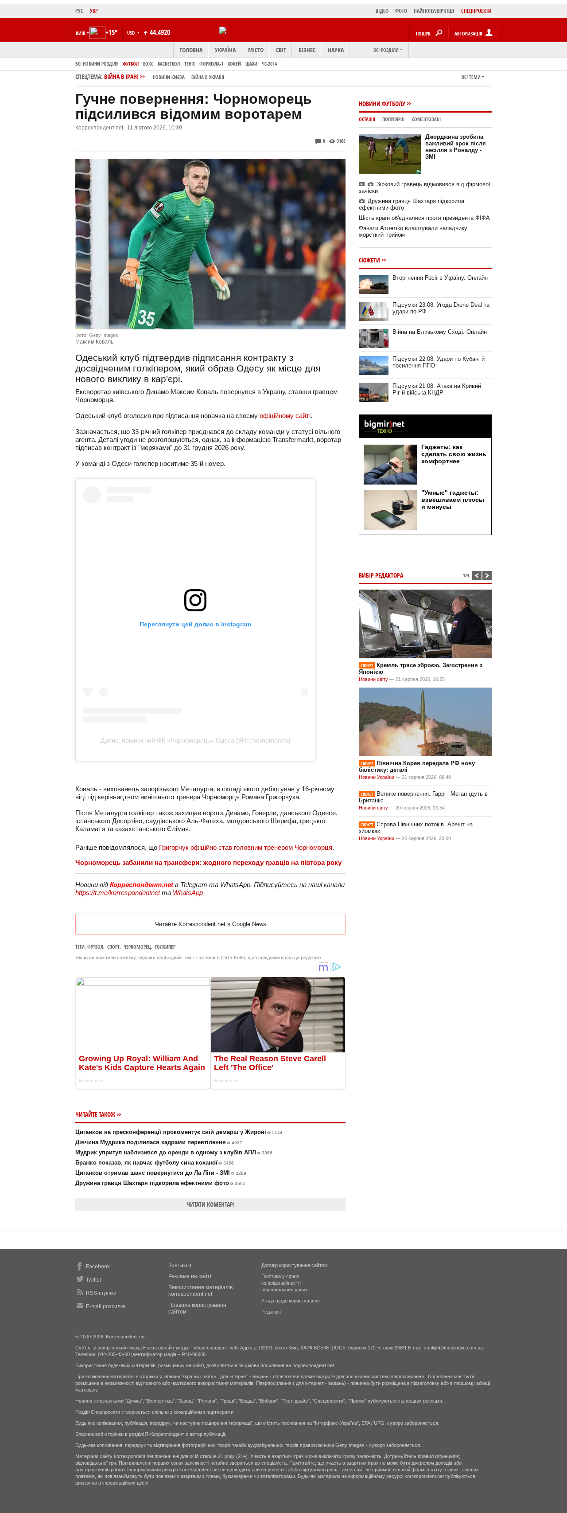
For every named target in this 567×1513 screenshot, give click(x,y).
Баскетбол (169, 63)
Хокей (234, 63)
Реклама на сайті (189, 1276)
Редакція (271, 1311)
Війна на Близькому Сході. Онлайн (439, 331)
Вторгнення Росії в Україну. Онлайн (440, 277)
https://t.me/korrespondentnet (117, 892)
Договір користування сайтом (294, 1265)
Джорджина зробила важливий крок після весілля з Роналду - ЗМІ (455, 146)
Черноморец (137, 946)
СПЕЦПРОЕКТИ (476, 11)
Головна (190, 50)
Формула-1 (211, 63)
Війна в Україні (207, 77)
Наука (336, 50)
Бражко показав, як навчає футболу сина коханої (154, 1162)
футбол (95, 946)
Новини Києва (169, 77)
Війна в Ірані (164, 76)
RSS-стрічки (101, 1293)
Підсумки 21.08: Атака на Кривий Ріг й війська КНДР (436, 389)
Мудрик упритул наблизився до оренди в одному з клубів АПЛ (173, 1152)
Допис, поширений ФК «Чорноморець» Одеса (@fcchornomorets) (196, 740)
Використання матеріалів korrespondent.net (200, 1290)
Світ (281, 50)
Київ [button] (80, 33)
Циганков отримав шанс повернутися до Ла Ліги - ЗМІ (160, 1172)
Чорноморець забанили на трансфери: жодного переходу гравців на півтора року (208, 862)
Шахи (251, 63)
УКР (94, 11)
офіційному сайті (285, 415)
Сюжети (369, 260)
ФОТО (401, 11)
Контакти (179, 1265)
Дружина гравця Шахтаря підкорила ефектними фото (160, 1183)
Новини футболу (382, 103)
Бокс (148, 63)
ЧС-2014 (269, 63)
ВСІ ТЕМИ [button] (471, 77)
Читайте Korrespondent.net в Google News (210, 924)
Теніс (189, 63)
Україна (225, 50)
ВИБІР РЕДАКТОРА (381, 575)
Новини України (376, 777)
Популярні (393, 119)
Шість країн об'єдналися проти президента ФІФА (424, 218)
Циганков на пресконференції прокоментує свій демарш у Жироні (179, 1132)
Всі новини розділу (96, 63)
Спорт (113, 946)
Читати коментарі (210, 1204)
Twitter (93, 1280)
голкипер (165, 946)
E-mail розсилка (106, 1306)
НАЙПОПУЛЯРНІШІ (434, 11)
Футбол (131, 63)
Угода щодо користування (290, 1300)
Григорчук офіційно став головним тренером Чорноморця (245, 847)
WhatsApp (188, 892)
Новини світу (373, 679)
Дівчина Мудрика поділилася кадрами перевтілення (158, 1142)
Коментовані (426, 119)
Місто (256, 50)
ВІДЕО (382, 11)
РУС (79, 11)
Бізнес (307, 50)
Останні (367, 119)
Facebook (98, 1266)
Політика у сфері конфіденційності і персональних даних (284, 1283)
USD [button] (131, 32)
